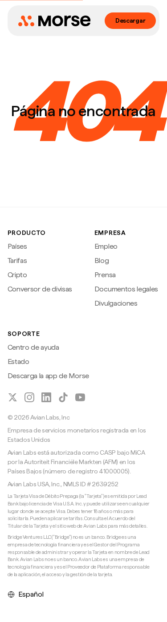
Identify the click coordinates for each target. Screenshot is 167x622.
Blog (101, 260)
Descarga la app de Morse (48, 376)
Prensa (105, 275)
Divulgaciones (116, 303)
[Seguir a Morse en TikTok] (63, 397)
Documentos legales (126, 289)
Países (17, 246)
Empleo (106, 246)
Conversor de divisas (40, 289)
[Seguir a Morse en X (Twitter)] (12, 397)
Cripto (17, 275)
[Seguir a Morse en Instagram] (29, 397)
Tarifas (17, 260)
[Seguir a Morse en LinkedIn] (46, 397)
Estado (18, 361)
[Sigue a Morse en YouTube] (80, 397)
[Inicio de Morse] (54, 21)
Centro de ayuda (33, 347)
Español (31, 594)
